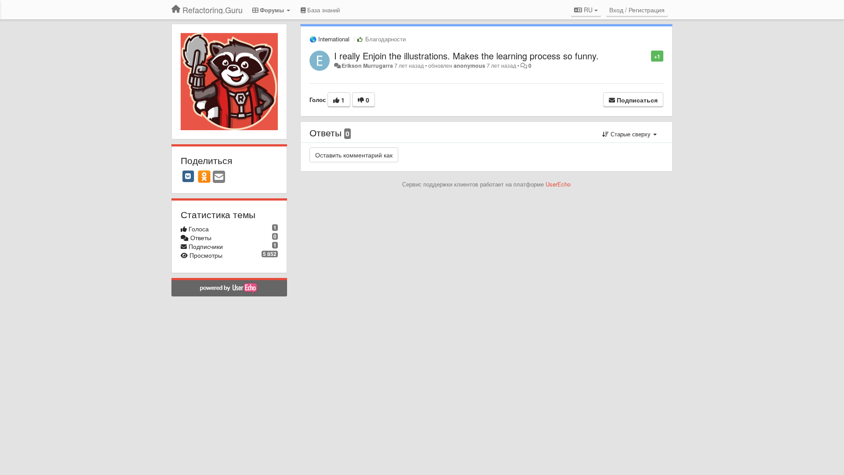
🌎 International (329, 39)
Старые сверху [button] (630, 134)
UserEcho (558, 184)
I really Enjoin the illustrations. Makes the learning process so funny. (466, 55)
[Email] (219, 177)
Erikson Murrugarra (367, 65)
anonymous (469, 65)
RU (588, 9)
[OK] (204, 176)
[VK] (188, 176)
